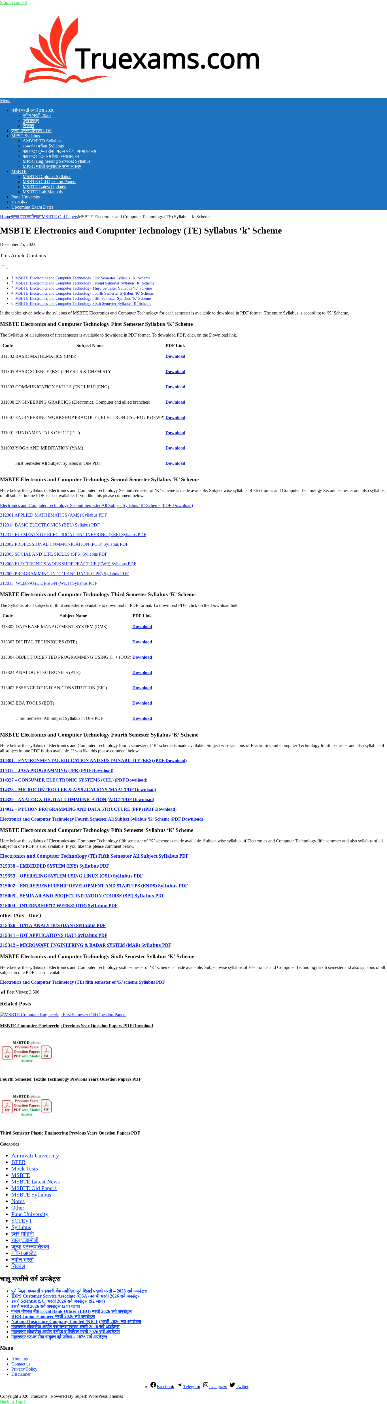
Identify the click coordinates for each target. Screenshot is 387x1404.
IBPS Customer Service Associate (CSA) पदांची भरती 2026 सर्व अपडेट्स (76, 1296)
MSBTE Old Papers (60, 216)
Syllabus (21, 1227)
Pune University (25, 196)
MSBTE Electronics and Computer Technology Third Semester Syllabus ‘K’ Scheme (83, 288)
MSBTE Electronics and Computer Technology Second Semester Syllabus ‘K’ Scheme (84, 283)
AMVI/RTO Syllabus (42, 140)
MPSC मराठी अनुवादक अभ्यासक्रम (52, 166)
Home (5, 216)
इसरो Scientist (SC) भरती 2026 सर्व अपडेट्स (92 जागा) (58, 1301)
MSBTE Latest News (35, 1181)
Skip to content (13, 2)
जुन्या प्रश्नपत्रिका (26, 216)
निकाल (28, 125)
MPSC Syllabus (25, 135)
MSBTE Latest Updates (44, 186)
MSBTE (19, 171)
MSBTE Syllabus (31, 1194)
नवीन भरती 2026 (37, 115)
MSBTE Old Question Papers (49, 181)
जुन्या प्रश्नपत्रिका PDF (31, 130)
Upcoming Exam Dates (32, 207)
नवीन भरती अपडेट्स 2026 (32, 110)
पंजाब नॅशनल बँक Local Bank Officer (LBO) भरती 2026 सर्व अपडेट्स (71, 1311)
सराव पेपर (19, 202)
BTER (18, 1162)
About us (19, 1358)
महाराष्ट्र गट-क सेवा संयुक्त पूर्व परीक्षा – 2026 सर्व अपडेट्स (59, 1336)
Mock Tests (24, 1168)
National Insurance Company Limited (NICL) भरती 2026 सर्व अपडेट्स (76, 1321)
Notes (18, 1201)
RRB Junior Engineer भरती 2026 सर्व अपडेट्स (53, 1316)
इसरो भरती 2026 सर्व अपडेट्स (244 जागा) (45, 1306)
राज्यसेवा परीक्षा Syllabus (43, 146)
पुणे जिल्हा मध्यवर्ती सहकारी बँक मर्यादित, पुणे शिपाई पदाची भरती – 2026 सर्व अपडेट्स (79, 1291)
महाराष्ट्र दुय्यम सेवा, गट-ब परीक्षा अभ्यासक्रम (59, 151)
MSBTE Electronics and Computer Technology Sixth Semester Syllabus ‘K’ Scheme (83, 303)
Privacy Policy (24, 1369)
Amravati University (35, 1155)
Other (17, 1207)
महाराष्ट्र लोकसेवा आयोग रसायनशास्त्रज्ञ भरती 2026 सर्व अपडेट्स (65, 1326)
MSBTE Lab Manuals (43, 191)
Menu (5, 100)
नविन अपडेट (24, 1253)
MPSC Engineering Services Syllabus (56, 161)
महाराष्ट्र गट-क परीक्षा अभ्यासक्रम (51, 156)
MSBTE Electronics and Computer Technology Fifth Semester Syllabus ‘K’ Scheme (83, 298)
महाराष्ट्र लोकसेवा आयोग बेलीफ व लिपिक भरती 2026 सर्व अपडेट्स (65, 1331)
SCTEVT (21, 1220)
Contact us (20, 1364)
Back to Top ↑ (12, 1401)
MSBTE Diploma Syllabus (47, 176)
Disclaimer (21, 1374)
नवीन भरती (22, 1260)
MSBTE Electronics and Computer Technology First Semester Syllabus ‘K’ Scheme (82, 278)
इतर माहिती (22, 1233)
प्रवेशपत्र (31, 120)
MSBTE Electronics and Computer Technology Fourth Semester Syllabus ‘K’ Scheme (84, 293)
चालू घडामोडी (25, 1240)
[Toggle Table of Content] (4, 268)
